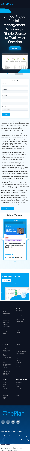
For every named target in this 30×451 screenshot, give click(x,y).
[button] (2, 239)
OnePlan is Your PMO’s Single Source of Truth (11, 447)
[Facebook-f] (3, 422)
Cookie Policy (25, 440)
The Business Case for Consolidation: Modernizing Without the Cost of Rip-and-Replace (14, 248)
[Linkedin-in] (13, 422)
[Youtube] (18, 422)
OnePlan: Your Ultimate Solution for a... (10, 450)
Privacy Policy (23, 436)
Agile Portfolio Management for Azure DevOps (11, 448)
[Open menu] (27, 4)
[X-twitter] (8, 422)
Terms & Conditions (9, 436)
